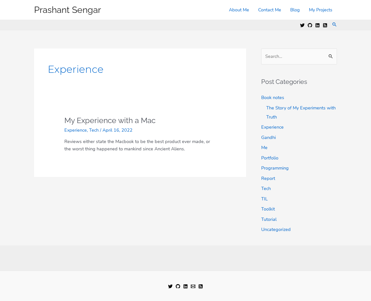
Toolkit (268, 209)
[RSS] (325, 25)
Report (268, 178)
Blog (295, 10)
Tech (94, 130)
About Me (239, 10)
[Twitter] (302, 25)
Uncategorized (276, 229)
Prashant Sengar (67, 10)
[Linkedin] (317, 25)
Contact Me (269, 10)
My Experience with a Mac (109, 120)
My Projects (320, 10)
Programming (275, 168)
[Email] (193, 286)
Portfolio (269, 158)
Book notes (272, 98)
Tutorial (269, 219)
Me (264, 148)
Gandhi (268, 137)
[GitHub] (310, 25)
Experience (75, 130)
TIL (264, 199)
